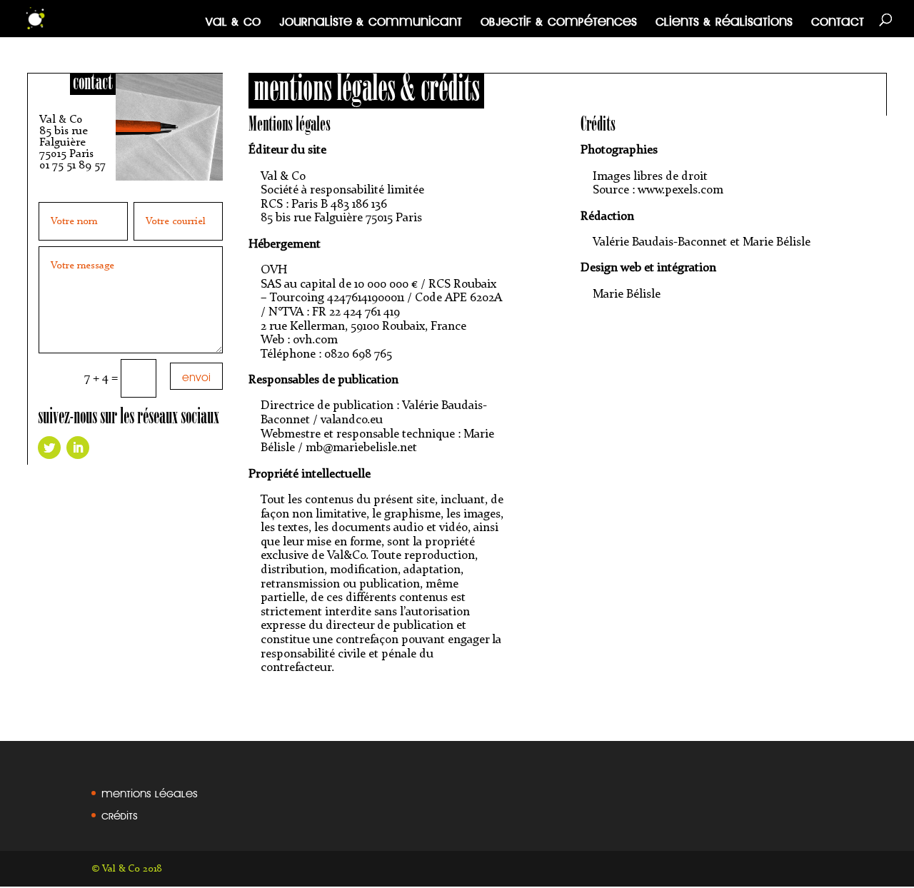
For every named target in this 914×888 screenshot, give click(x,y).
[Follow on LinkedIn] (77, 447)
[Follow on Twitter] (49, 447)
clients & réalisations (724, 18)
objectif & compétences (559, 18)
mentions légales (149, 791)
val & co (233, 18)
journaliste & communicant (370, 18)
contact (837, 18)
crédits (119, 813)
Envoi (196, 375)
